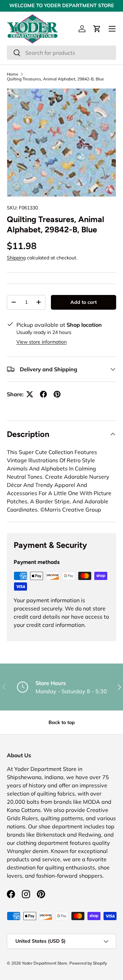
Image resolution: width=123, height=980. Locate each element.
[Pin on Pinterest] (57, 394)
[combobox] (61, 53)
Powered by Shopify (88, 963)
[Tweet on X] (30, 394)
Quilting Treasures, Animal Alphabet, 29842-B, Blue (55, 79)
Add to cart (83, 302)
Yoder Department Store (44, 963)
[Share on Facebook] (43, 394)
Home (12, 74)
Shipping (16, 258)
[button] (97, 28)
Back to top (62, 722)
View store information (41, 342)
